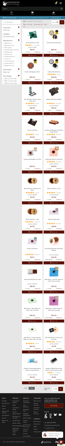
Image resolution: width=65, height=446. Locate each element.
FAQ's (35, 427)
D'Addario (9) (8, 52)
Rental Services (36, 413)
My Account (37, 401)
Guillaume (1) (8, 54)
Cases (4, 408)
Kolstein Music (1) (9, 56)
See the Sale (55, 18)
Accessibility (26, 436)
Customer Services (37, 408)
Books (4, 406)
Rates (14, 405)
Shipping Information (26, 414)
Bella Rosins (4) (9, 45)
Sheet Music (5, 415)
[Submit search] (62, 9)
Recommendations (18, 426)
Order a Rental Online (17, 413)
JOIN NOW (53, 406)
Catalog (4, 401)
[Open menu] (61, 3)
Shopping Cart (26, 410)
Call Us (32, 14)
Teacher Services (36, 404)
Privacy (25, 433)
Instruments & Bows (5, 412)
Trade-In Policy (25, 421)
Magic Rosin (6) (9, 65)
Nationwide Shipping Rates (16, 430)
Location (53, 14)
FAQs (14, 434)
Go (62, 22)
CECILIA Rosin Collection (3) (11, 49)
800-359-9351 (51, 423)
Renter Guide (16, 423)
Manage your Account (16, 417)
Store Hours (37, 421)
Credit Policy (16, 421)
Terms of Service (25, 430)
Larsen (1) (7, 58)
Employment (37, 432)
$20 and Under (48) (10, 78)
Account (11, 14)
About (35, 429)
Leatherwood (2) (9, 61)
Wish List (38, 52)
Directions (37, 424)
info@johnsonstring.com (52, 425)
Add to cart (33, 55)
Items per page (47, 389)
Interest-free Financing (26, 426)
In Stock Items (9, 22)
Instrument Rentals (16, 402)
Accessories (37, 24)
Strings (4, 418)
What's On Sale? (5, 421)
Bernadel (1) (8, 47)
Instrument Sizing (16, 408)
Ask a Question (26, 406)
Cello (29, 24)
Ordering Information (26, 402)
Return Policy (27, 418)
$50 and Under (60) (10, 80)
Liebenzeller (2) (9, 63)
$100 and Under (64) (10, 83)
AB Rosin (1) (8, 43)
